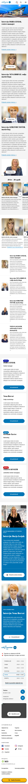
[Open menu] (25, 2)
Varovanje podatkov (20, 768)
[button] (9, 67)
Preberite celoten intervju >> (9, 49)
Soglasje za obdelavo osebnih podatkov (7, 772)
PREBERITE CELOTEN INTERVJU (15, 247)
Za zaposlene (5, 768)
